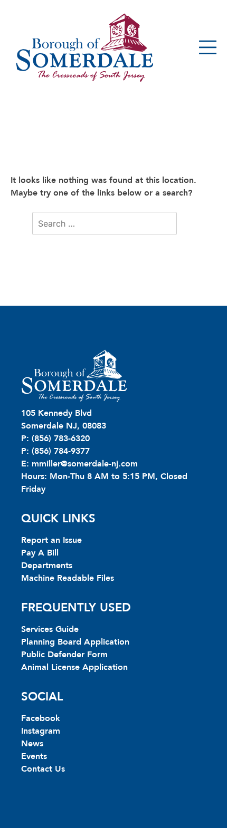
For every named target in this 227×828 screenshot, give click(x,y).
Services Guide (50, 629)
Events (34, 756)
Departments (46, 565)
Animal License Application (74, 667)
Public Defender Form (64, 654)
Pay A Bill (40, 553)
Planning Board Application (75, 642)
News (32, 743)
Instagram (40, 731)
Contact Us (43, 769)
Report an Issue (51, 540)
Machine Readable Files (67, 578)
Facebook (40, 718)
